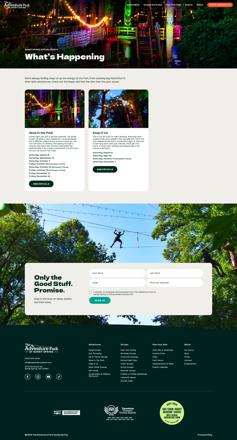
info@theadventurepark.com (38, 363)
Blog (186, 354)
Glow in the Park (41, 133)
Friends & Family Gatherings (134, 374)
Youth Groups (127, 364)
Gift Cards (93, 371)
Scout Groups (127, 367)
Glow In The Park (96, 360)
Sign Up (100, 300)
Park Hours (158, 360)
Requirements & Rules (163, 364)
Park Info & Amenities (163, 350)
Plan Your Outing (128, 350)
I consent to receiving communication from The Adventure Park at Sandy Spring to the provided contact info (125, 293)
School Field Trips (129, 360)
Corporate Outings (129, 357)
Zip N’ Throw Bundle (98, 357)
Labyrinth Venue (128, 377)
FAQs (155, 357)
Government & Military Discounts (99, 375)
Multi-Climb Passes (98, 367)
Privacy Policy (205, 435)
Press (187, 357)
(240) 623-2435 (32, 358)
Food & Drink (159, 354)
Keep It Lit (93, 364)
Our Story (189, 350)
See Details (41, 184)
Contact (188, 360)
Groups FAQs (127, 381)
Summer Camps (128, 371)
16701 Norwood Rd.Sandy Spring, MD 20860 (37, 368)
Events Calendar (160, 367)
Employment (190, 364)
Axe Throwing (95, 354)
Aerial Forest (95, 350)
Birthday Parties (128, 354)
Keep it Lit (100, 133)
